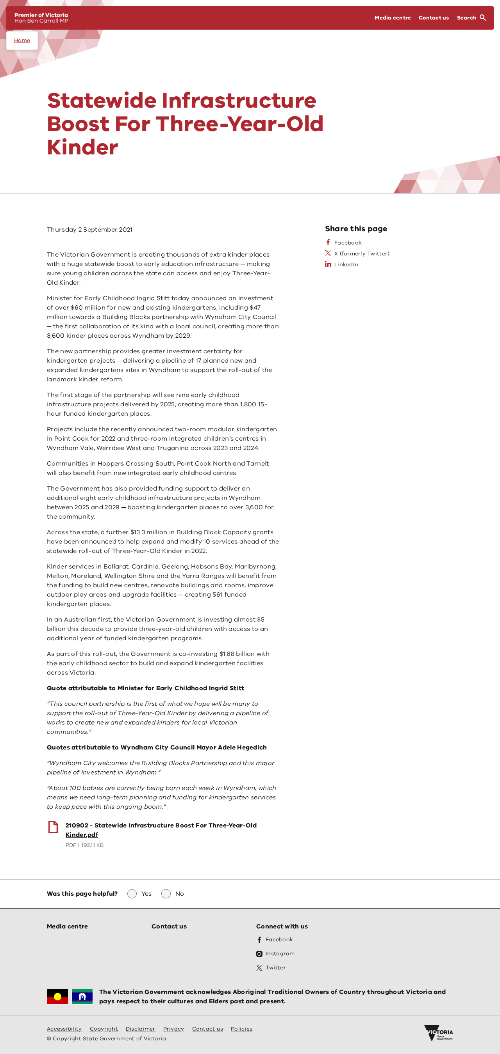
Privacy (173, 1029)
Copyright (104, 1029)
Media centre (67, 926)
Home (22, 40)
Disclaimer (140, 1029)
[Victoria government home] (438, 1033)
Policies (241, 1029)
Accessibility (64, 1029)
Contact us (169, 926)
